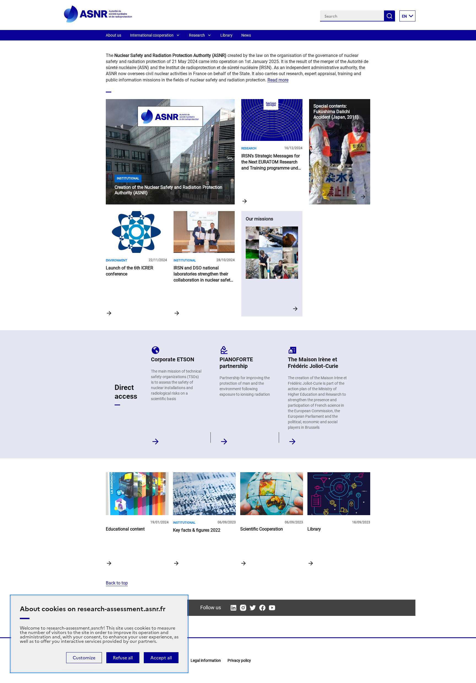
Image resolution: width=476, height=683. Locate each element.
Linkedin (233, 607)
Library (226, 35)
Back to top (117, 583)
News (246, 35)
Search (389, 15)
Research (197, 35)
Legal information (206, 660)
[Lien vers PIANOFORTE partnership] (224, 440)
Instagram (243, 607)
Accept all (161, 657)
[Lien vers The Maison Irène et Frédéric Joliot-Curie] (292, 440)
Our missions (271, 263)
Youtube (272, 607)
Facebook (262, 607)
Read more (277, 80)
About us (113, 35)
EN (404, 16)
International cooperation (152, 35)
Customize (84, 657)
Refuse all (123, 657)
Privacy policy (239, 660)
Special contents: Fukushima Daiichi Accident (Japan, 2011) (339, 151)
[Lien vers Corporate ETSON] (155, 440)
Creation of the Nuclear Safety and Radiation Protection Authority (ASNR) (170, 151)
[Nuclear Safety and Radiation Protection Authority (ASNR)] (97, 21)
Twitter (252, 607)
